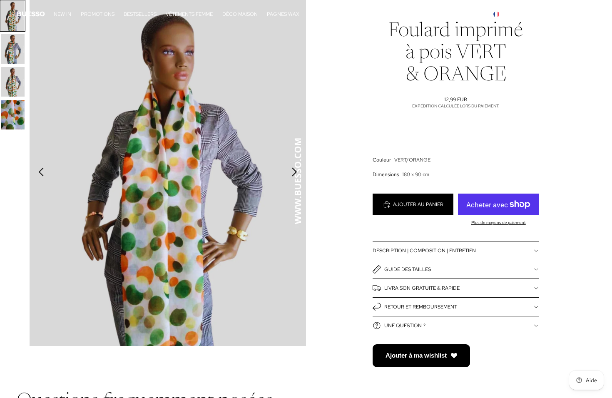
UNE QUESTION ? (404, 325)
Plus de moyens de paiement (498, 222)
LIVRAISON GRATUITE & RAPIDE (422, 288)
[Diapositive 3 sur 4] (13, 82)
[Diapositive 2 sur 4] (13, 49)
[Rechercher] (533, 14)
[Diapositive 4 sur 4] (13, 114)
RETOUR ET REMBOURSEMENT (420, 306)
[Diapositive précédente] (39, 173)
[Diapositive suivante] (296, 173)
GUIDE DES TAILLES (407, 269)
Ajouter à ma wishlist (416, 355)
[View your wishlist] (586, 14)
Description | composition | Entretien (424, 250)
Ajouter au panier (418, 204)
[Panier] (577, 14)
